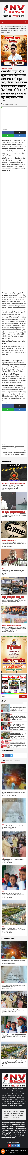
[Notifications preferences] (3, 1151)
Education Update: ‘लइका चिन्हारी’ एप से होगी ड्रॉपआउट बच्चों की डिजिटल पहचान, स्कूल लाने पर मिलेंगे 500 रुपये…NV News (18, 726)
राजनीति (22, 483)
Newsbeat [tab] (16, 761)
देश (1, 68)
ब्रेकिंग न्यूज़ (13, 483)
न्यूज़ (3, 540)
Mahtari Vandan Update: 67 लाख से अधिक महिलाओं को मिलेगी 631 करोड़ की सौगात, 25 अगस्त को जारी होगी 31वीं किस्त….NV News (18, 744)
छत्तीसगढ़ (4, 597)
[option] (14, 708)
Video (16, 0)
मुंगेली (22, 597)
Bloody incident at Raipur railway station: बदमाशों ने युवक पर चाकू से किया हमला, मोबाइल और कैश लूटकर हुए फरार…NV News (14, 543)
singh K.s (11, 546)
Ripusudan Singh (12, 795)
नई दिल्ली (5, 68)
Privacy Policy (15, 1142)
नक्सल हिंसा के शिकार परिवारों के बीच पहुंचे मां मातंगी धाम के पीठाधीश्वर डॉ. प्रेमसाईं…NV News (18, 717)
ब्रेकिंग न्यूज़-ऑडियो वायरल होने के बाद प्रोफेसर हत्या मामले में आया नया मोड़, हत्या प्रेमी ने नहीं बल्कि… (14, 452)
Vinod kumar (14, 104)
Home (12, 0)
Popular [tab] (9, 761)
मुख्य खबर (9, 68)
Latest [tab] (3, 761)
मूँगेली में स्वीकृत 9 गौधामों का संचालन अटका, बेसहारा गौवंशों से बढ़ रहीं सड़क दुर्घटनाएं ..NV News (18, 709)
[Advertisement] (14, 232)
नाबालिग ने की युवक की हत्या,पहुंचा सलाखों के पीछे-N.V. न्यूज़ (13, 446)
